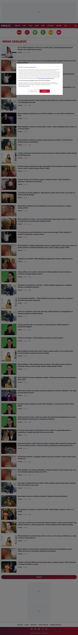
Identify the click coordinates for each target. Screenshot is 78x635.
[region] (39, 79)
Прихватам (44, 91)
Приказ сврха (33, 91)
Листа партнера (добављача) (24, 86)
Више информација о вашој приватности (46, 78)
